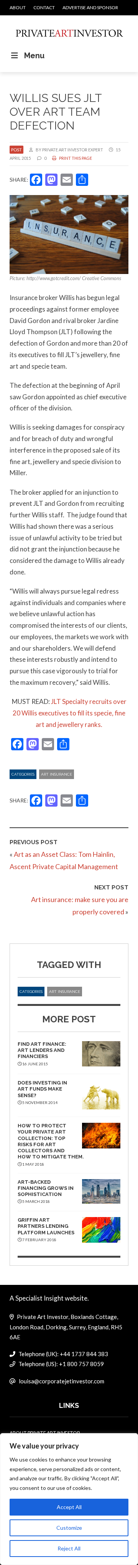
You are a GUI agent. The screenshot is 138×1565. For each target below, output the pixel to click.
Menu (34, 55)
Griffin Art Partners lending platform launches (46, 1226)
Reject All (69, 1548)
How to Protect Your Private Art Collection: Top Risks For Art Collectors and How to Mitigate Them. (51, 1141)
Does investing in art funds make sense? (42, 1089)
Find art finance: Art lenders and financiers (42, 1050)
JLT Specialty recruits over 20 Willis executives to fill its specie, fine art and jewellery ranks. (70, 712)
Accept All (69, 1507)
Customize (69, 1527)
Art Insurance (56, 774)
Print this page (75, 158)
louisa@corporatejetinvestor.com (61, 1381)
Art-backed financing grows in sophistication (46, 1188)
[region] (69, 1499)
